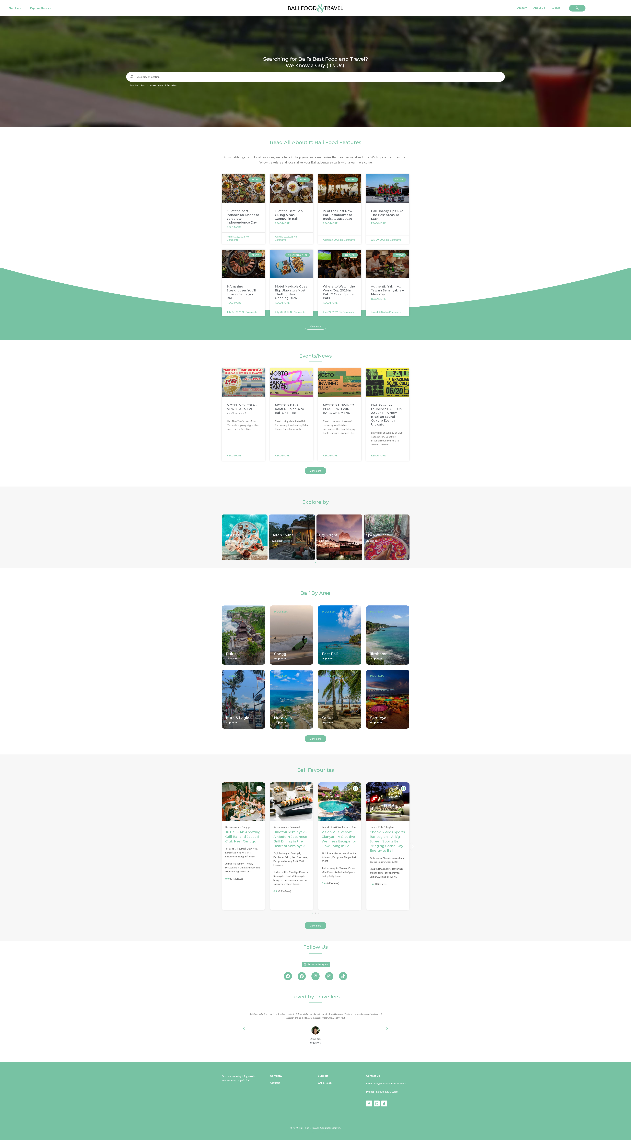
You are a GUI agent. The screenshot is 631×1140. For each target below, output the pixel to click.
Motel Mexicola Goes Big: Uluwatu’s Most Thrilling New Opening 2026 (291, 292)
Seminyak (379, 718)
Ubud (142, 85)
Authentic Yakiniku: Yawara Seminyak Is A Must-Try (387, 290)
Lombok (151, 85)
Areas (521, 7)
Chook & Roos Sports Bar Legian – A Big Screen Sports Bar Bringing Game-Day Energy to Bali (387, 841)
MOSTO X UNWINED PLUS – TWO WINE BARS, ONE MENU (338, 409)
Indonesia (232, 611)
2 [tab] (315, 913)
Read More (234, 227)
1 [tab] (315, 562)
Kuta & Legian (239, 718)
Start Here (15, 8)
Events (555, 7)
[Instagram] (315, 976)
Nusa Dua (283, 718)
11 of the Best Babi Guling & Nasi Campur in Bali (289, 215)
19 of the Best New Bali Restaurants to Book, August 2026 (337, 215)
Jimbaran (379, 654)
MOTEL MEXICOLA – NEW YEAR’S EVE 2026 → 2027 (242, 409)
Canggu (281, 654)
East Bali (330, 654)
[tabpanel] (244, 537)
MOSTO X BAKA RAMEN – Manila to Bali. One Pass (289, 409)
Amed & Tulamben (167, 85)
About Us (539, 7)
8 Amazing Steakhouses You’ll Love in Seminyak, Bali (241, 292)
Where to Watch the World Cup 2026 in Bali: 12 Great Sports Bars (339, 292)
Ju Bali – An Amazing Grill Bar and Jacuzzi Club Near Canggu (242, 836)
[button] (577, 8)
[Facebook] (288, 976)
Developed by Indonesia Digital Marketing (315, 1132)
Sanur (327, 718)
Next (411, 846)
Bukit (231, 654)
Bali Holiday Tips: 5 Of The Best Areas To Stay (387, 215)
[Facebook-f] (369, 1103)
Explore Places (39, 8)
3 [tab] (318, 913)
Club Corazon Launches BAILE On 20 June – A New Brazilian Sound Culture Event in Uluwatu (386, 414)
